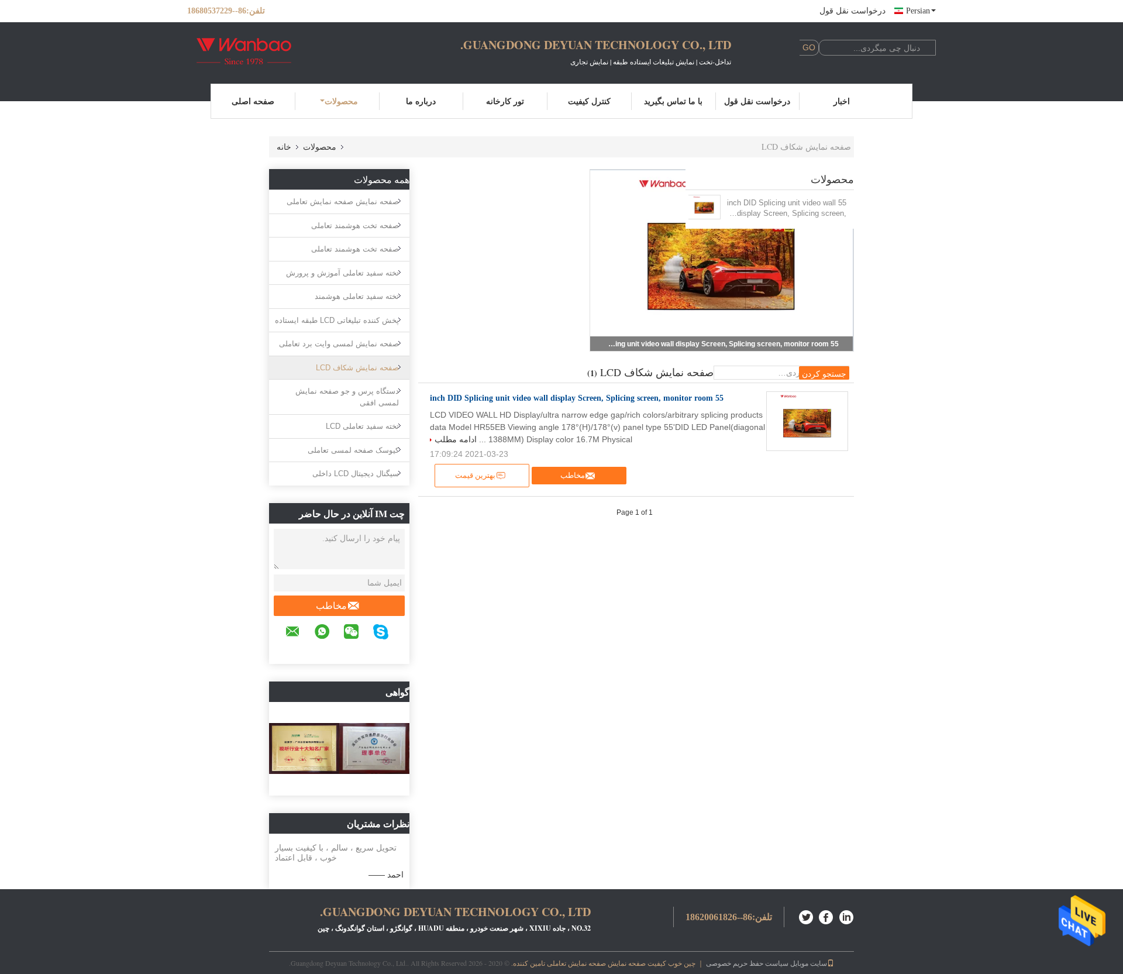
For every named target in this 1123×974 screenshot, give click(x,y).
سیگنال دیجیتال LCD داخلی (355, 473)
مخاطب (331, 606)
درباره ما (421, 101)
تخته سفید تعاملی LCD (362, 426)
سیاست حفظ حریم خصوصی (747, 963)
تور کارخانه (505, 101)
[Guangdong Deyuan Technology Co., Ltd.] (251, 51)
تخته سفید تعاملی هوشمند (357, 296)
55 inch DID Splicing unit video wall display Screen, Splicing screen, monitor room (722, 344)
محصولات (341, 101)
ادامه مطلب (456, 439)
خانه (284, 146)
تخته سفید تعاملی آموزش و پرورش (342, 273)
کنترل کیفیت (589, 101)
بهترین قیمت (475, 475)
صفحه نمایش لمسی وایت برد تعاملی (339, 343)
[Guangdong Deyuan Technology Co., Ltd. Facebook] (826, 916)
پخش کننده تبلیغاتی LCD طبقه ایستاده (337, 320)
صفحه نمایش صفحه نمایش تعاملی (343, 201)
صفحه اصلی (253, 101)
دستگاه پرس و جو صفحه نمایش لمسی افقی (347, 397)
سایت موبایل (808, 963)
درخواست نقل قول (852, 10)
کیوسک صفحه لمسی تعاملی (353, 450)
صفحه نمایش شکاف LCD (357, 367)
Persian (918, 10)
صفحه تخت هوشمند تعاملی (355, 225)
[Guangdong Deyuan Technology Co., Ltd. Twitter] (806, 916)
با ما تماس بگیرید (673, 101)
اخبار (841, 101)
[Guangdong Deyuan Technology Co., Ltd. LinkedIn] (846, 916)
